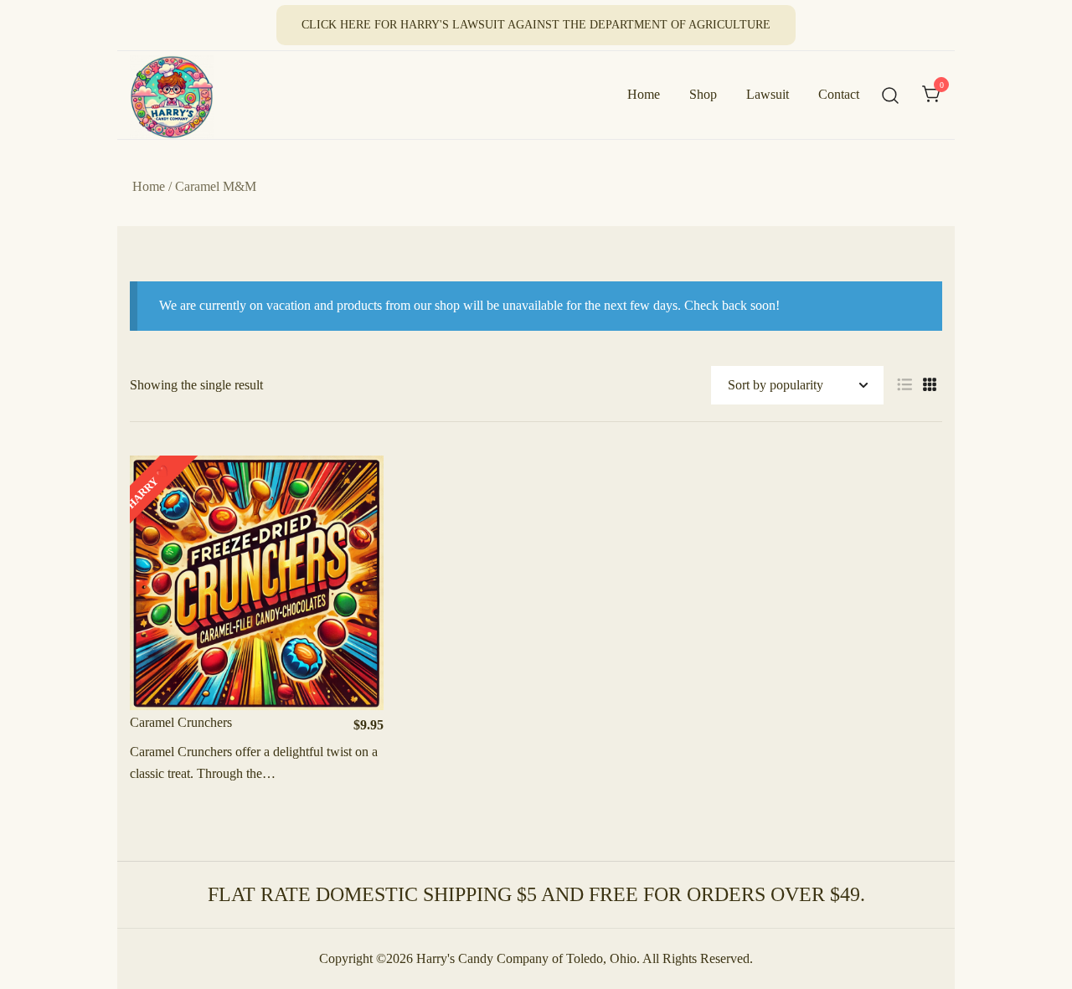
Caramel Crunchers (181, 722)
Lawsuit (767, 94)
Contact (838, 94)
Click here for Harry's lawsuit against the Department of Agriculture (536, 24)
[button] (904, 385)
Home (643, 94)
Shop (703, 94)
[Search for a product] (890, 95)
